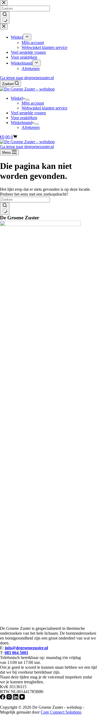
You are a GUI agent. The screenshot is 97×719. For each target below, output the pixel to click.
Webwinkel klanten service (44, 108)
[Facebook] (3, 698)
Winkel (17, 98)
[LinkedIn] (16, 698)
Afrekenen (31, 127)
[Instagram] (9, 698)
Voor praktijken (24, 117)
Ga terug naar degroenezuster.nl (27, 77)
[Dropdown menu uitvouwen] (27, 100)
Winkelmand (21, 122)
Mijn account (33, 103)
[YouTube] (22, 698)
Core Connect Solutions (61, 712)
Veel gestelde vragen (28, 113)
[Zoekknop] (4, 208)
